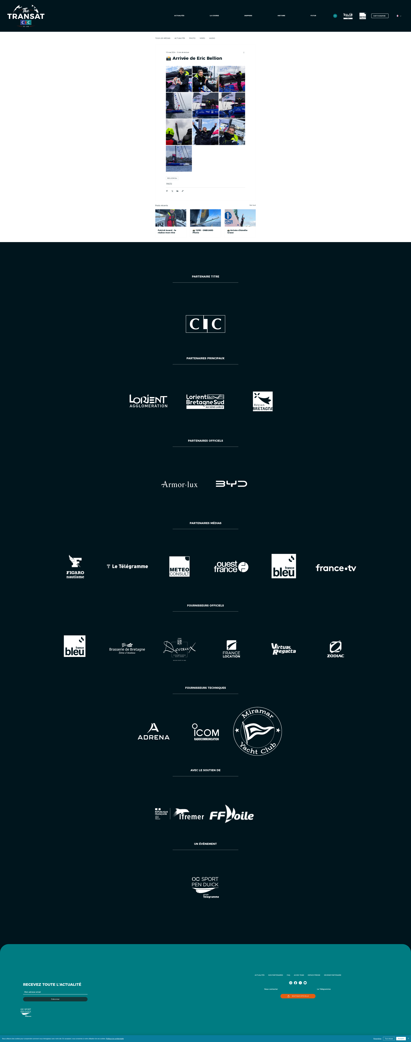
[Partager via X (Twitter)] (172, 191)
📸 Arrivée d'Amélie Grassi (237, 231)
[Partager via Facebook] (167, 191)
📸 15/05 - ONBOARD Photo (203, 231)
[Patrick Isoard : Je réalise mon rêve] (170, 218)
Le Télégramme (324, 989)
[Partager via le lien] (183, 191)
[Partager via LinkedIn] (177, 191)
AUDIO (212, 38)
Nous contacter (271, 989)
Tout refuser (389, 1039)
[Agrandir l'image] (179, 79)
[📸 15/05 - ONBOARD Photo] (205, 218)
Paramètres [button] (377, 1039)
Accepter (401, 1039)
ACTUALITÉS (180, 38)
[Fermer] (408, 1038)
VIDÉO (202, 38)
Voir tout (252, 205)
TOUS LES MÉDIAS (162, 38)
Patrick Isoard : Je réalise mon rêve (167, 231)
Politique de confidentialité (115, 1039)
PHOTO (192, 38)
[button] (313, 16)
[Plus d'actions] (244, 52)
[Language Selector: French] (399, 16)
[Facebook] (295, 982)
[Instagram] (290, 982)
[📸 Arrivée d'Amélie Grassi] (240, 218)
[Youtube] (305, 982)
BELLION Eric (172, 178)
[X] (300, 982)
